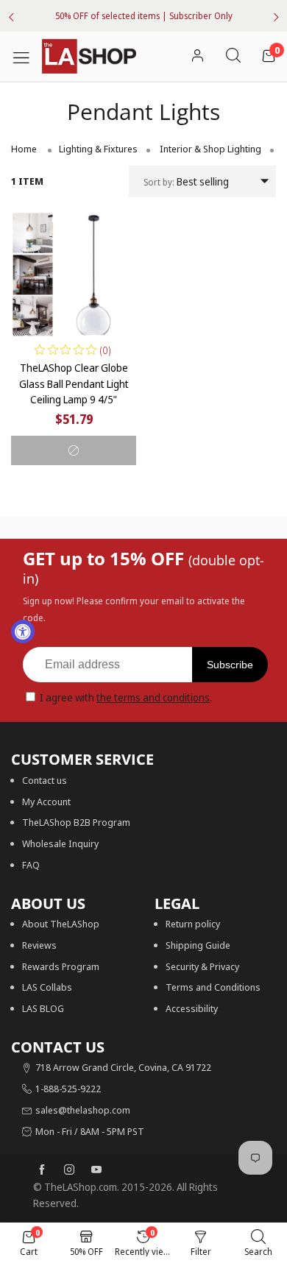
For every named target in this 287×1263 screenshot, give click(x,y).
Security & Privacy (202, 966)
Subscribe (230, 665)
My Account (46, 801)
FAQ (31, 864)
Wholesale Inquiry (60, 843)
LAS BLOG (43, 1008)
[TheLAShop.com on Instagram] (69, 1170)
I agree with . (126, 697)
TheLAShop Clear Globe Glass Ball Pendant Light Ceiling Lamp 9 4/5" (74, 383)
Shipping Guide (198, 945)
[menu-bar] (26, 56)
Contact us (44, 780)
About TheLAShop (60, 923)
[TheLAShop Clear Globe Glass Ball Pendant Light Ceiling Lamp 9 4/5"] (73, 274)
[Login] (198, 56)
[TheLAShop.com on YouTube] (96, 1170)
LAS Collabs (47, 987)
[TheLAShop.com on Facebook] (42, 1170)
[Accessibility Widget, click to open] (23, 631)
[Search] (233, 56)
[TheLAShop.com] (89, 56)
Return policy (193, 923)
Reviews (39, 945)
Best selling (186, 181)
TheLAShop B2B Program (76, 822)
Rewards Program (60, 966)
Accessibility (192, 1008)
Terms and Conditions (213, 987)
